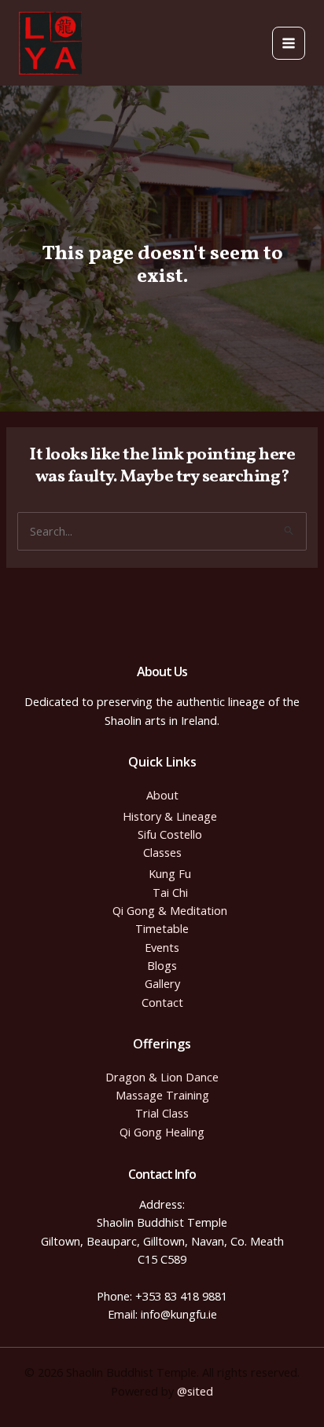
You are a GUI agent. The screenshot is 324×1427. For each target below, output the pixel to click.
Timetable (162, 928)
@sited (195, 1391)
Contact (162, 1002)
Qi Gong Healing (162, 1132)
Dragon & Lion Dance (162, 1077)
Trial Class (162, 1113)
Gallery (162, 983)
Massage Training (162, 1095)
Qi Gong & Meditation (169, 910)
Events (162, 947)
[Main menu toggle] (288, 43)
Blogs (162, 965)
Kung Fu (170, 873)
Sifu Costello (170, 834)
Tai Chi (170, 892)
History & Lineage (170, 816)
